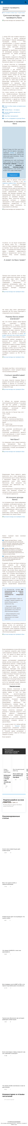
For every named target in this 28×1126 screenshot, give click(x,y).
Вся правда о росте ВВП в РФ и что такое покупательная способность (13, 985)
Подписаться (13, 175)
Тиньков (17, 726)
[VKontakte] (10, 810)
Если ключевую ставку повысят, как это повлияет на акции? (13, 1052)
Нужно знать (21, 12)
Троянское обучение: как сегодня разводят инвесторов (13, 1018)
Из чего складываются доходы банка (14, 118)
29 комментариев (9, 1099)
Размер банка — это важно (12, 110)
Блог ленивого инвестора (10, 12)
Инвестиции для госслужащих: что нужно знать (13, 917)
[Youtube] (5, 810)
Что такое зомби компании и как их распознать (13, 1086)
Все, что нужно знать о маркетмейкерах (9, 883)
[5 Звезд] (14, 795)
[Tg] (15, 810)
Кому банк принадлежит (11, 116)
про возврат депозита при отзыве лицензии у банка (14, 335)
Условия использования (14, 1121)
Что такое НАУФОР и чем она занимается (11, 951)
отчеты (12, 152)
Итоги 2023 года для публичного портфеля (18, 775)
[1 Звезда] (14, 746)
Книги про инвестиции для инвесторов (11, 849)
